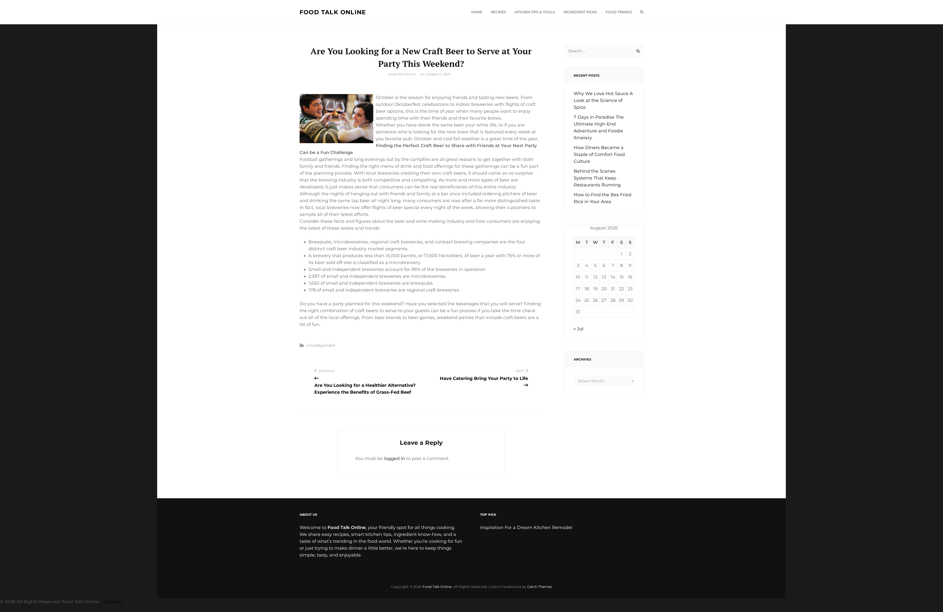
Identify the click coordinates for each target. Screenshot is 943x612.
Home (476, 12)
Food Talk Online (333, 12)
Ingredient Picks (580, 12)
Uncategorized (320, 345)
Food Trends (619, 12)
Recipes (498, 12)
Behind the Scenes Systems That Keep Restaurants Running (597, 178)
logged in (394, 458)
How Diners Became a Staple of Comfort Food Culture (599, 154)
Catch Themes (539, 586)
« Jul (578, 329)
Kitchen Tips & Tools (534, 12)
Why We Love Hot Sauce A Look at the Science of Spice (603, 100)
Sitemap (112, 601)
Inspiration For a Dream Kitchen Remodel (526, 527)
